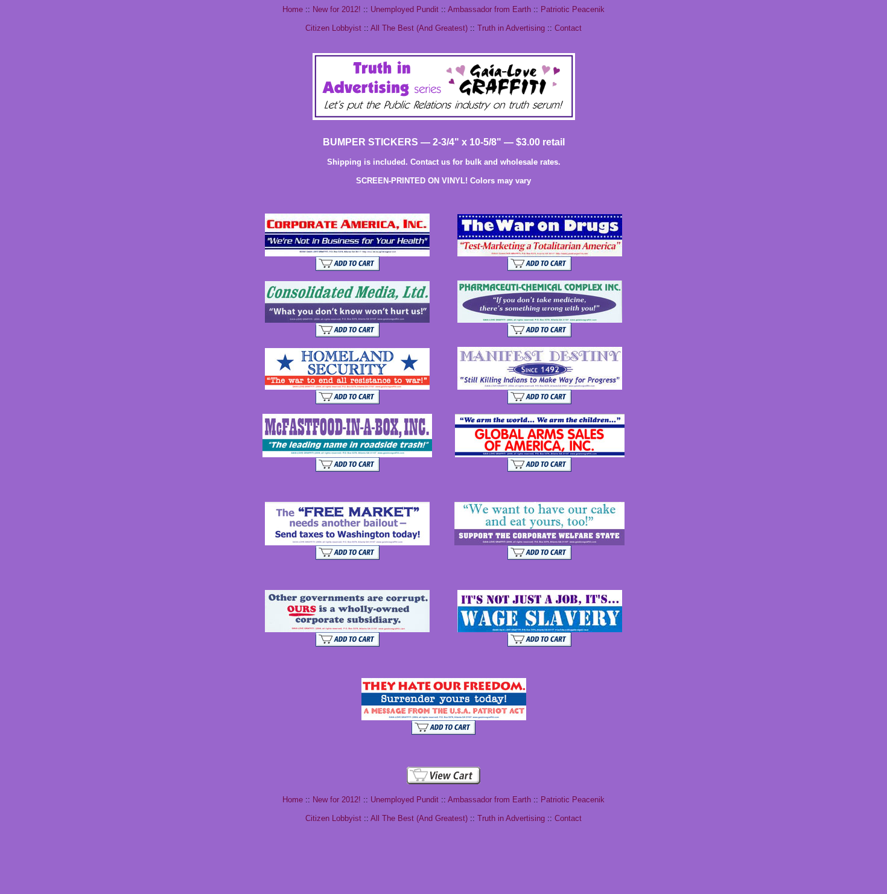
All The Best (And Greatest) (419, 28)
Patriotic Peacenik (573, 9)
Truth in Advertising (511, 28)
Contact (568, 28)
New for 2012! (337, 9)
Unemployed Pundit (404, 9)
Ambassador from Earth (489, 9)
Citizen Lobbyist (333, 28)
